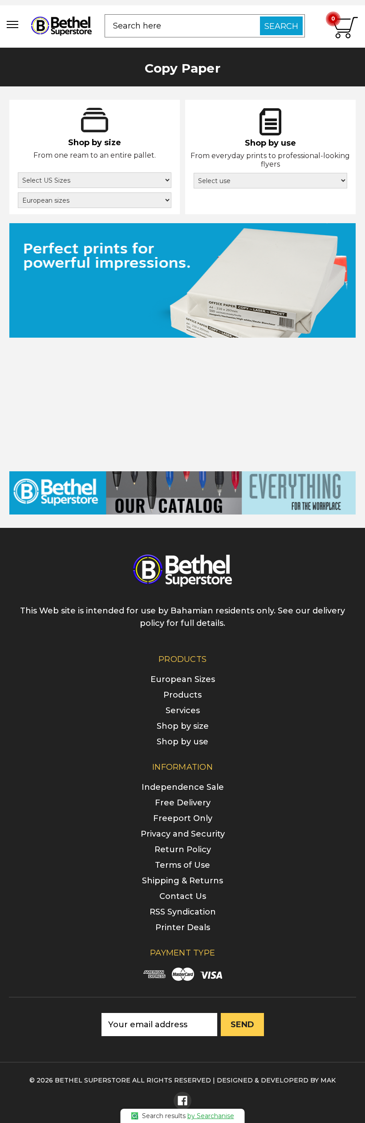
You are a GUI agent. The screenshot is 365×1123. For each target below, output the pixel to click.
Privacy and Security (183, 834)
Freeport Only (182, 818)
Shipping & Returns (182, 881)
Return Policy (182, 849)
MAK (328, 1080)
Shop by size (183, 726)
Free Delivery (183, 803)
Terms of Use (182, 865)
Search (281, 26)
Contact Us (182, 896)
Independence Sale (183, 787)
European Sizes (182, 679)
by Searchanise (210, 1116)
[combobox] (205, 25)
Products (182, 695)
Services (183, 710)
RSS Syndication (183, 912)
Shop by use (182, 742)
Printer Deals (182, 927)
